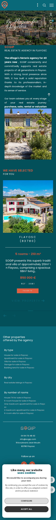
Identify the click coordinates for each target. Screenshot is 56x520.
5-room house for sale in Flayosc (20, 400)
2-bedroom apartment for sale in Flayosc (24, 410)
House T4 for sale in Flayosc (17, 397)
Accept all (26, 509)
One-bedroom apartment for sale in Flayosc (24, 405)
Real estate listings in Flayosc (18, 382)
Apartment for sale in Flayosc (18, 358)
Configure (26, 500)
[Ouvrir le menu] (51, 5)
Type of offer (15, 36)
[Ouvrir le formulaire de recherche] (44, 5)
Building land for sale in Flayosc (19, 367)
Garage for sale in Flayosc (16, 364)
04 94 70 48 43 (28, 435)
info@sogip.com (28, 439)
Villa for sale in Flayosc (15, 361)
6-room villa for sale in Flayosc (19, 413)
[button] (5, 315)
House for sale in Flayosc (16, 355)
